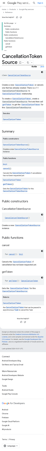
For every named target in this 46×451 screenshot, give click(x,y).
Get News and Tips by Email (12, 365)
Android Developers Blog (11, 361)
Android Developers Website (13, 375)
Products (12, 9)
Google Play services (26, 9)
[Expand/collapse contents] (15, 23)
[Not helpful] (21, 17)
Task (16, 310)
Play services (24, 3)
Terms (4, 439)
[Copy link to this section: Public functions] (25, 238)
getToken (6, 104)
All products (6, 429)
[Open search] (34, 2)
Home (4, 9)
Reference (8, 12)
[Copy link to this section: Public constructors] (30, 201)
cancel (6, 168)
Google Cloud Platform (11, 421)
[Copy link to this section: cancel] (11, 245)
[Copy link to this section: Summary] (16, 131)
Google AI (5, 425)
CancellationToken (24, 85)
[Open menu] (3, 3)
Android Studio (7, 390)
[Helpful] (17, 17)
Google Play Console (10, 394)
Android (5, 410)
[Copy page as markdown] (28, 63)
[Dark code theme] (42, 72)
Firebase (5, 418)
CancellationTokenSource (19, 75)
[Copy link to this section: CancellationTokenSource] (33, 209)
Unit (5, 164)
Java (42, 66)
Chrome (5, 414)
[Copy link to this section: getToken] (15, 272)
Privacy (12, 439)
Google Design (7, 379)
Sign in (40, 3)
